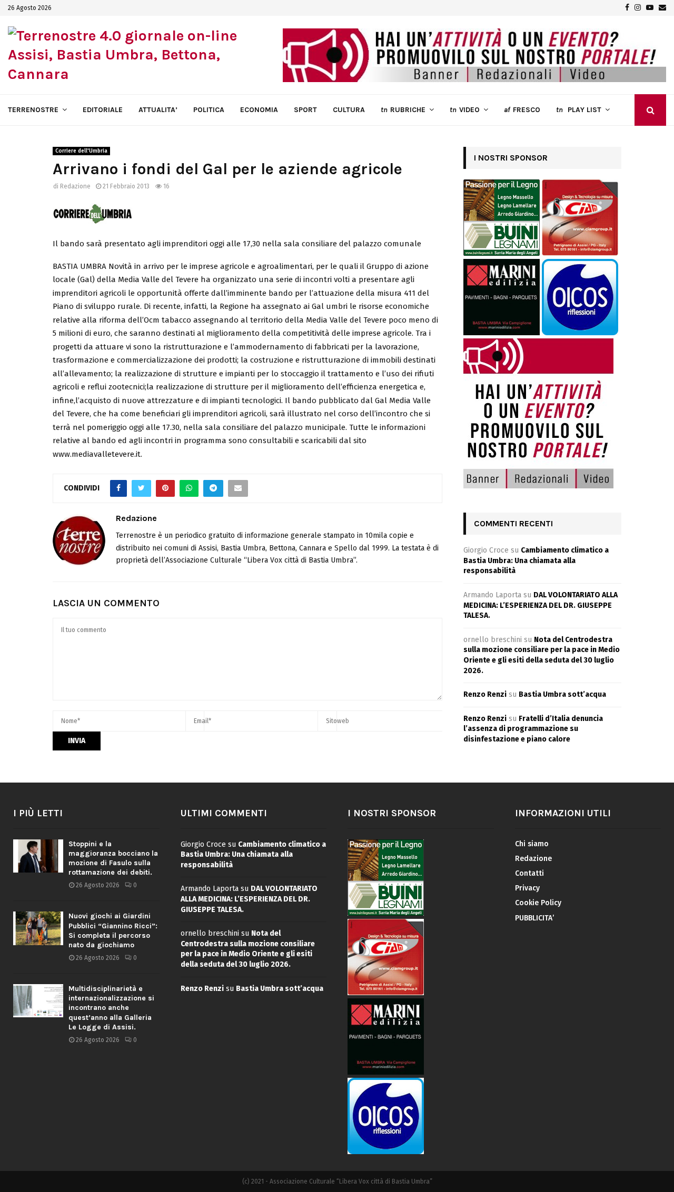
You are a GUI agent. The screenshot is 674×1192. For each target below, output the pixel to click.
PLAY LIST (578, 109)
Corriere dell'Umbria (81, 151)
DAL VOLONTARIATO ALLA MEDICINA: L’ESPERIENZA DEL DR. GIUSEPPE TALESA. (540, 605)
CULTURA (349, 109)
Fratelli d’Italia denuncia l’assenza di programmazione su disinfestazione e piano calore (533, 729)
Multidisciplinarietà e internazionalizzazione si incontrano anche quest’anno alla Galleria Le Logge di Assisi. (111, 1007)
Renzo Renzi (485, 694)
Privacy (527, 888)
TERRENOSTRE (33, 109)
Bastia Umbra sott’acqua (562, 694)
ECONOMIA (259, 109)
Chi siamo (532, 843)
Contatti (529, 873)
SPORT (305, 109)
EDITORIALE (103, 109)
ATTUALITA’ (157, 109)
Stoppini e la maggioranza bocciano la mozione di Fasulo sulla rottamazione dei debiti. (113, 858)
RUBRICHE (403, 109)
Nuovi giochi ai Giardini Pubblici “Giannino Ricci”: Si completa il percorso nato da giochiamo (112, 930)
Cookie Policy (538, 902)
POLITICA (208, 109)
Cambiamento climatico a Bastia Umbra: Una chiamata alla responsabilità (536, 560)
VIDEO (465, 109)
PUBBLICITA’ (534, 918)
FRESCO (522, 109)
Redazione (75, 186)
